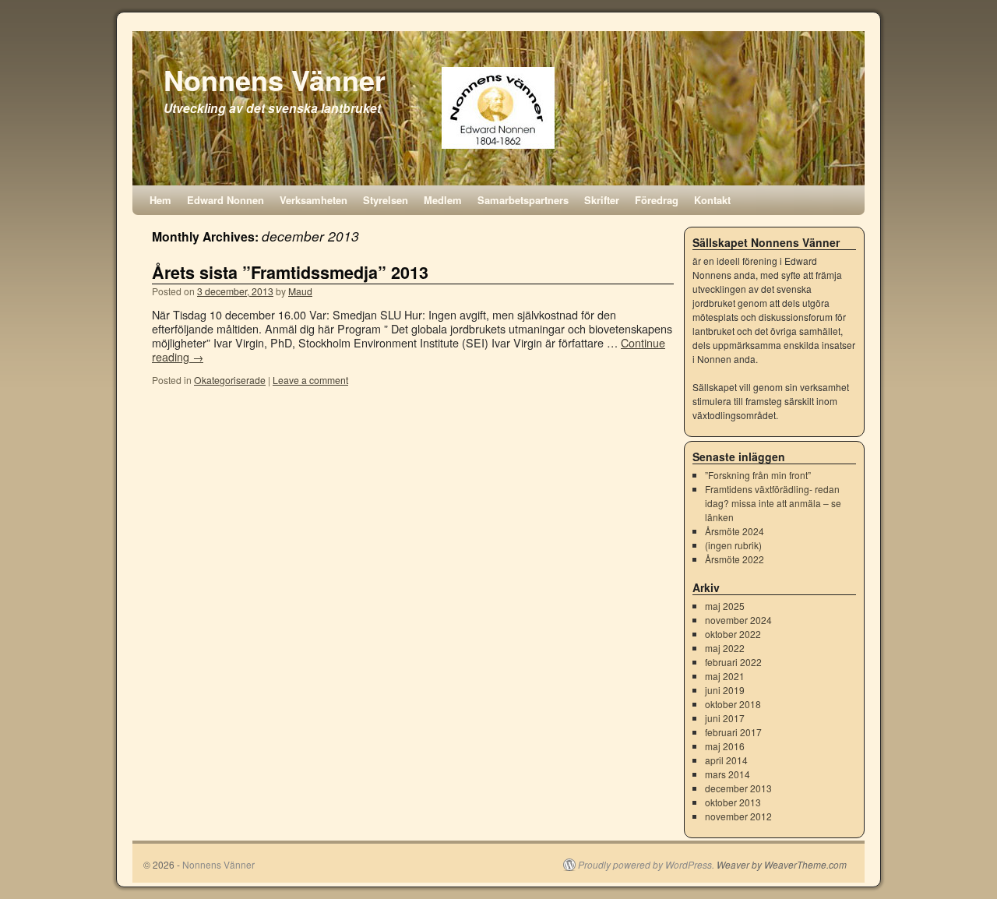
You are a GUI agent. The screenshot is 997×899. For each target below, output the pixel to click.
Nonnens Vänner (275, 79)
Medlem (443, 199)
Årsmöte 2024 (734, 531)
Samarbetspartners (523, 199)
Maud (300, 291)
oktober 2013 (733, 802)
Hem (160, 199)
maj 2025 (725, 605)
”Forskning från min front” (758, 474)
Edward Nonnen (225, 199)
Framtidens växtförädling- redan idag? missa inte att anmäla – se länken (773, 503)
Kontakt (712, 199)
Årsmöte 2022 (734, 559)
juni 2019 (725, 689)
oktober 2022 (733, 633)
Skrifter (601, 199)
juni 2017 (725, 717)
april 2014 (726, 760)
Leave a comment (310, 379)
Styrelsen (385, 199)
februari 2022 (733, 661)
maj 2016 (725, 746)
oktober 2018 (733, 703)
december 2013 (738, 788)
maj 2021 (725, 675)
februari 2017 (733, 732)
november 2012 (738, 816)
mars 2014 (727, 774)
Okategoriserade (230, 379)
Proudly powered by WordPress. (646, 864)
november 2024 (738, 619)
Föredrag (656, 199)
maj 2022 (725, 647)
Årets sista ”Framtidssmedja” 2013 (290, 272)
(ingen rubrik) (733, 545)
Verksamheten (313, 199)
